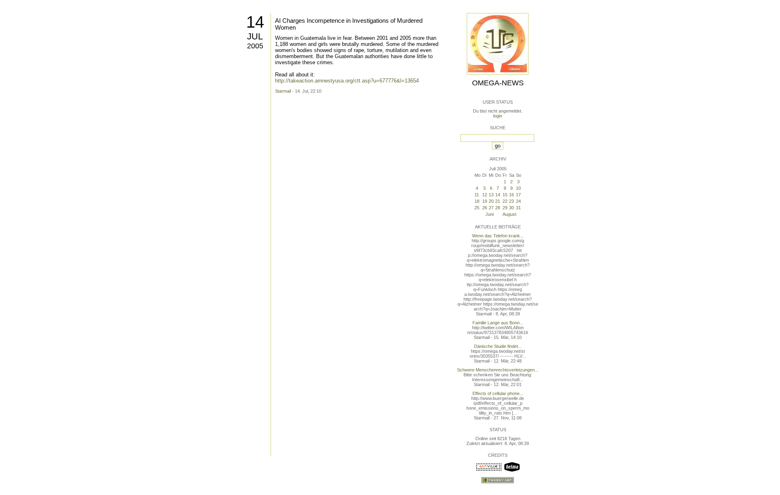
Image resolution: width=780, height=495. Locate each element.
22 (505, 201)
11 (476, 194)
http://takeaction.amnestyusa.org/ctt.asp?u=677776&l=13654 (347, 81)
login (497, 115)
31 (518, 207)
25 (476, 207)
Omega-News (498, 83)
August (509, 214)
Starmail (283, 91)
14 (255, 22)
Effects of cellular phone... (497, 393)
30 (511, 207)
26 (484, 207)
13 (491, 194)
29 (505, 207)
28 (497, 207)
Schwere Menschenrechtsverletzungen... (497, 369)
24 (518, 201)
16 (511, 194)
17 (518, 194)
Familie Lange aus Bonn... (497, 322)
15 (505, 194)
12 (484, 194)
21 (497, 201)
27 (491, 207)
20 (491, 201)
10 (518, 188)
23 (511, 201)
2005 (255, 46)
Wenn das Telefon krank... (498, 235)
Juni (489, 214)
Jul (255, 36)
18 (476, 201)
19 (484, 201)
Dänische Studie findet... (498, 346)
